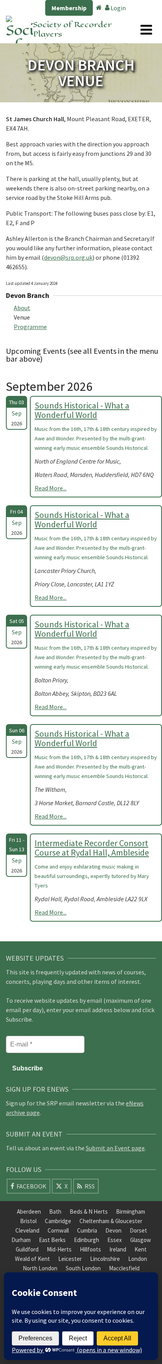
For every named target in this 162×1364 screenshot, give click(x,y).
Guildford (27, 1249)
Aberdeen (29, 1211)
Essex (114, 1240)
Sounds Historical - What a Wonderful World (82, 410)
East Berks (52, 1240)
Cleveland (27, 1230)
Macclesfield (124, 1268)
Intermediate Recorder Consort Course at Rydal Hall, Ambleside (92, 847)
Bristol (28, 1221)
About (22, 308)
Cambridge (58, 1221)
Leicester (70, 1258)
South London (83, 1268)
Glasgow (140, 1240)
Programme (30, 327)
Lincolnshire (105, 1258)
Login (117, 8)
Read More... (50, 488)
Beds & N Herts (89, 1211)
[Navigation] (146, 29)
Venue (22, 317)
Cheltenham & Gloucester (110, 1221)
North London (40, 1268)
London (137, 1258)
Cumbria (87, 1230)
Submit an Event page (115, 1148)
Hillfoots (90, 1249)
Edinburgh (86, 1240)
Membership (69, 8)
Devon (113, 1230)
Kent (140, 1249)
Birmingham (130, 1211)
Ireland (117, 1249)
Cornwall (58, 1230)
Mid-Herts (59, 1249)
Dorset (138, 1230)
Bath (55, 1211)
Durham (21, 1240)
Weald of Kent (32, 1258)
